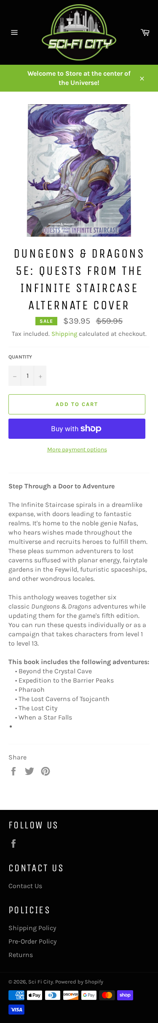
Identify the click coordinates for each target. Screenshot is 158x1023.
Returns (20, 955)
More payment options (77, 449)
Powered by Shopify (79, 981)
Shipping (64, 333)
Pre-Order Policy (32, 941)
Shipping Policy (32, 928)
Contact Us (25, 886)
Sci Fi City (40, 981)
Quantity (20, 357)
